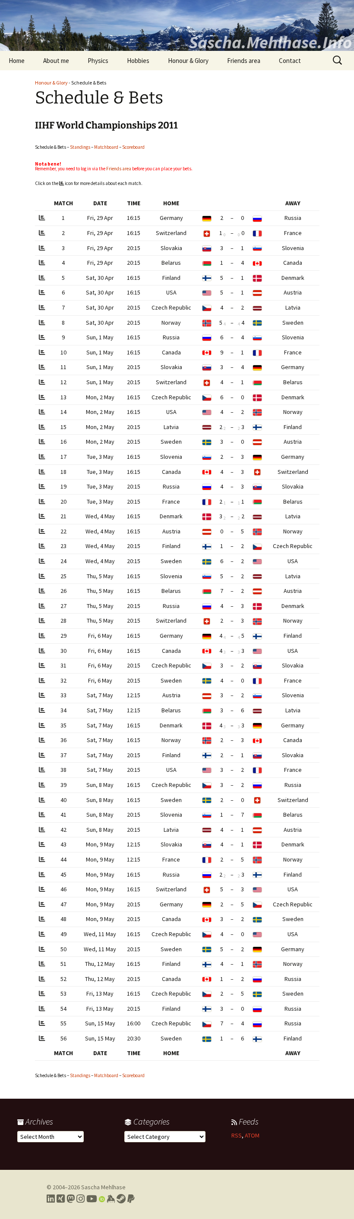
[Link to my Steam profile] (121, 1199)
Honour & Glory (188, 60)
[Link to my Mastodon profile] (70, 1199)
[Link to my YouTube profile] (91, 1199)
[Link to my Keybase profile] (111, 1199)
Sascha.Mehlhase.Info (270, 42)
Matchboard (106, 147)
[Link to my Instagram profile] (80, 1199)
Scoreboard (133, 147)
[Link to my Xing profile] (61, 1199)
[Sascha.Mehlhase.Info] (177, 25)
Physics (98, 60)
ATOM (252, 1135)
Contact (290, 60)
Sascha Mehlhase (103, 1187)
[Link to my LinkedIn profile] (51, 1199)
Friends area (243, 60)
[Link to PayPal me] (131, 1199)
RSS (236, 1135)
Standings (80, 147)
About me (56, 60)
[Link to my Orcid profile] (102, 1199)
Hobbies (138, 60)
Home (17, 60)
